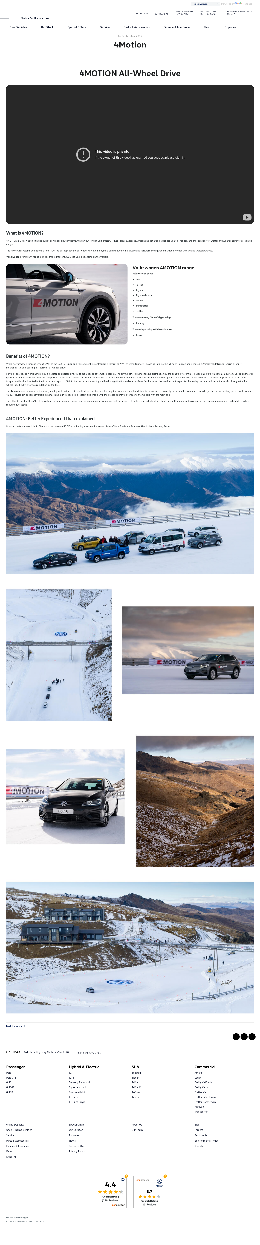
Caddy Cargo (202, 1087)
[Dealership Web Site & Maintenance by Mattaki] (247, 1220)
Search (246, 27)
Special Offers (77, 27)
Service (105, 27)
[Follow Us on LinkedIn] (244, 1036)
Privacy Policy (77, 1151)
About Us (137, 1124)
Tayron (136, 1097)
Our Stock (47, 27)
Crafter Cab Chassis (205, 1097)
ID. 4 (71, 1072)
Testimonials (202, 1135)
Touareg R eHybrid (79, 1082)
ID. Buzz (73, 1097)
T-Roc (135, 1082)
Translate (247, 3)
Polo (8, 1072)
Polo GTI (11, 1077)
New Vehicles (18, 27)
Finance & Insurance (177, 27)
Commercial (205, 1066)
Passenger (15, 1066)
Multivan (199, 1106)
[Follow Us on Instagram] (252, 1036)
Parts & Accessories (137, 27)
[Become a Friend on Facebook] (236, 1036)
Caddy (198, 1077)
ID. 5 (71, 1077)
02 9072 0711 (162, 13)
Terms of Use (76, 1146)
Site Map (199, 1146)
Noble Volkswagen (34, 18)
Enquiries (230, 27)
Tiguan (135, 1077)
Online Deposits (15, 1124)
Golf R (9, 1092)
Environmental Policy (206, 1140)
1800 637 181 (238, 13)
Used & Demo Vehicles (19, 1129)
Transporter (201, 1111)
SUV (136, 1066)
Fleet (207, 27)
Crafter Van (201, 1092)
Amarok (199, 1072)
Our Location (142, 13)
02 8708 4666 (209, 13)
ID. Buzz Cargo (77, 1101)
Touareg (136, 1072)
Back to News (14, 1025)
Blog (197, 1124)
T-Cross (136, 1092)
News (72, 1140)
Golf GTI (10, 1087)
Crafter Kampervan (205, 1101)
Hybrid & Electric (84, 1066)
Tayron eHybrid (77, 1092)
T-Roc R (136, 1087)
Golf (8, 1082)
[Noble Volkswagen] (14, 18)
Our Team (137, 1129)
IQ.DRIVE (11, 1156)
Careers (199, 1129)
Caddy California (203, 1082)
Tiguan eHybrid (77, 1087)
